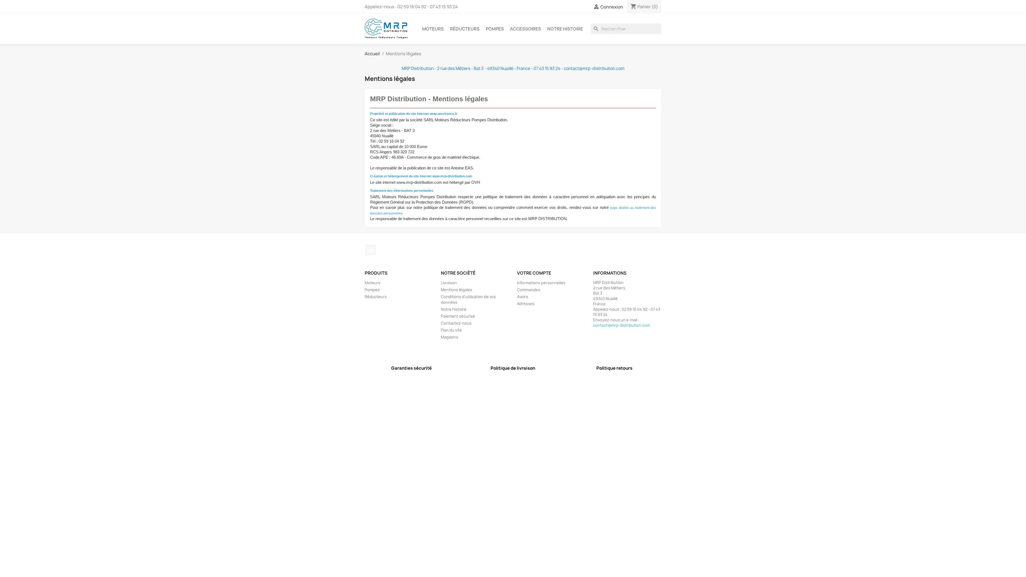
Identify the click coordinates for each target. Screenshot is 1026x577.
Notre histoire (565, 29)
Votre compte (534, 273)
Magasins (449, 337)
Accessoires (525, 29)
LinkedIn (370, 250)
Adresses (526, 303)
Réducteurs (465, 29)
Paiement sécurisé (458, 316)
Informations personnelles (541, 282)
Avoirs (522, 296)
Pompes (495, 29)
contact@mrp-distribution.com (621, 325)
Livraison (449, 282)
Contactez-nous (456, 323)
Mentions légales (456, 289)
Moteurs (433, 29)
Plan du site (451, 330)
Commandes (528, 289)
